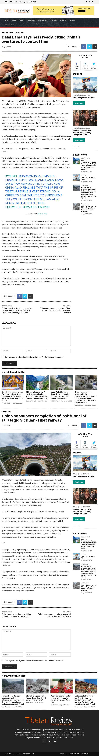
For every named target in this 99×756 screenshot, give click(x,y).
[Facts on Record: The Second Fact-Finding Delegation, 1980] (85, 118)
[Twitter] (92, 1)
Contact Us (84, 754)
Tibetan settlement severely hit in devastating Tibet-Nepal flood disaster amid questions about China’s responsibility (85, 397)
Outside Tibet (7, 32)
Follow (85, 63)
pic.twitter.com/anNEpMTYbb (27, 207)
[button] (91, 22)
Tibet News (84, 185)
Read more (79, 103)
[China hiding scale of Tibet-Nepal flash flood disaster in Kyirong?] (76, 206)
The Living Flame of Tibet (84, 98)
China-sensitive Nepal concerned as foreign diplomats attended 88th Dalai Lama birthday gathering (17, 310)
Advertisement (74, 754)
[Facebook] (86, 1)
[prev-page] (74, 146)
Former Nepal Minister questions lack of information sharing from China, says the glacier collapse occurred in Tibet (88, 193)
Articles (75, 95)
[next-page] (78, 146)
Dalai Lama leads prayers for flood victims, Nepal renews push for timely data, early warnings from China (13, 396)
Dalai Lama (20, 32)
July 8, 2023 (42, 213)
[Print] (94, 46)
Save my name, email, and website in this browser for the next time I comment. (34, 357)
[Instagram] (89, 1)
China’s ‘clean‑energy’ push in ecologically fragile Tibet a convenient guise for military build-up (89, 165)
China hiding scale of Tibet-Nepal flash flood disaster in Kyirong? (89, 208)
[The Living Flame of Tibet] (85, 85)
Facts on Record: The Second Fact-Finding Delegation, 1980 (82, 133)
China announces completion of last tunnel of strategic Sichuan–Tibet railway (55, 310)
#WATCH (11, 176)
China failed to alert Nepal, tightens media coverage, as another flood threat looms (59, 395)
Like (76, 63)
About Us (63, 754)
